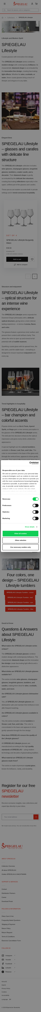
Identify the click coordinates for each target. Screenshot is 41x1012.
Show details (29, 527)
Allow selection (20, 540)
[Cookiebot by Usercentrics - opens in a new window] (29, 463)
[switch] (36, 505)
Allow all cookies (20, 533)
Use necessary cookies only (20, 547)
